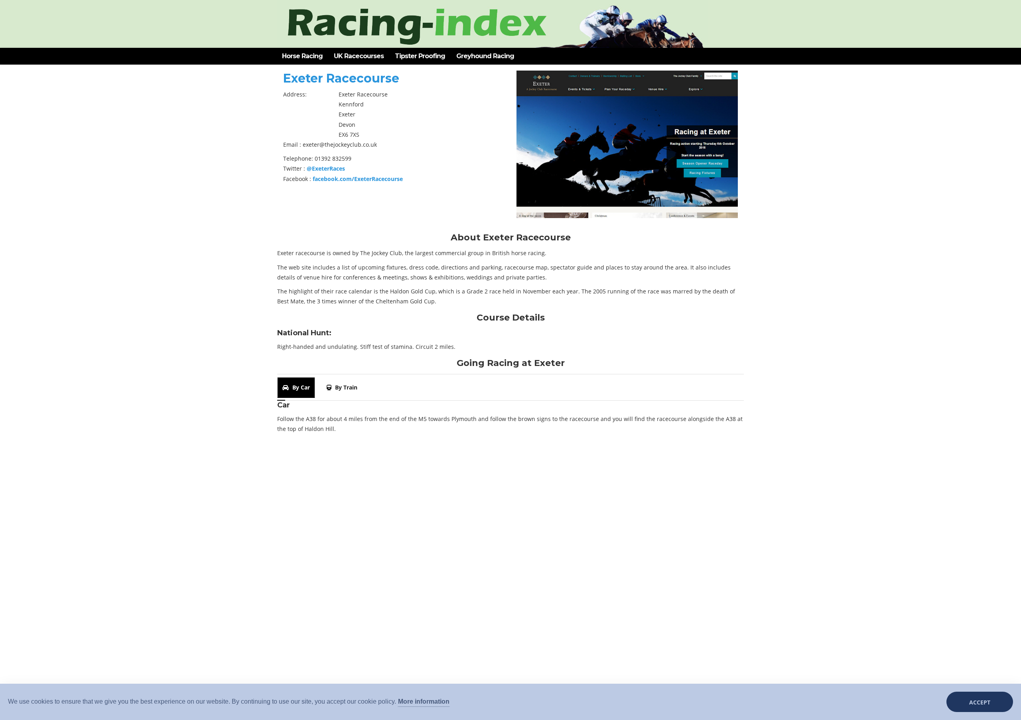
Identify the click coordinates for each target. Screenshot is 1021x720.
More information (423, 701)
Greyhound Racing (485, 56)
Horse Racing (302, 56)
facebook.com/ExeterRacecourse (358, 179)
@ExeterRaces (326, 168)
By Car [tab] (300, 387)
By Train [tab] (345, 387)
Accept (979, 702)
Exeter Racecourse (341, 78)
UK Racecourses (359, 56)
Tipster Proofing (420, 56)
